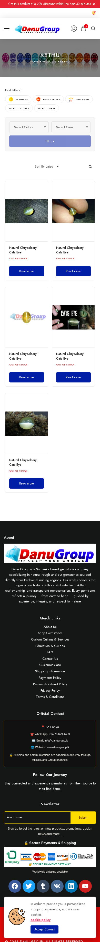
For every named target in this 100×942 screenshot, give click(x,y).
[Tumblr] (43, 886)
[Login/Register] (74, 28)
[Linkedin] (71, 886)
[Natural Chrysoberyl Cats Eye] (26, 211)
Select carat (46, 108)
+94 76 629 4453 (59, 734)
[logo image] (37, 28)
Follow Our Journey (50, 775)
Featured (22, 99)
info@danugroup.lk (56, 740)
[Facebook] (14, 886)
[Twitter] (29, 886)
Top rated (82, 99)
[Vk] (57, 886)
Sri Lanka (52, 727)
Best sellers (51, 99)
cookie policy (41, 919)
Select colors (19, 108)
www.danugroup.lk (57, 747)
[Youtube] (85, 886)
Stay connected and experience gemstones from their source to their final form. (50, 786)
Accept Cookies (44, 929)
